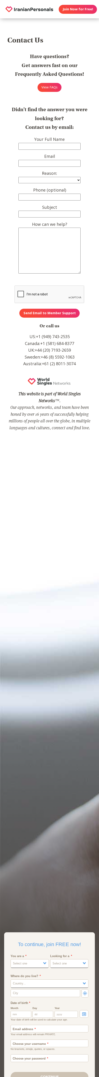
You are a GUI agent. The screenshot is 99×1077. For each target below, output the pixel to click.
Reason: (49, 173)
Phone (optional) (49, 190)
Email (49, 156)
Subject (49, 207)
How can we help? (49, 224)
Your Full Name (49, 139)
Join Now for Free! (78, 9)
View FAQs (49, 87)
